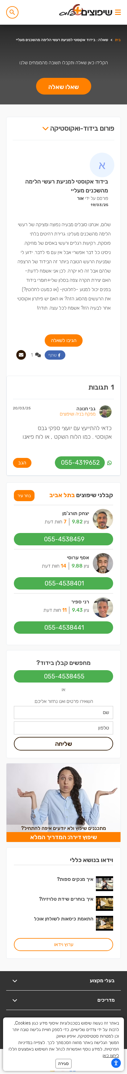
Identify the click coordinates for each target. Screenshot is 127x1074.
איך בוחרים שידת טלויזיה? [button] (66, 899)
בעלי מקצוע (102, 980)
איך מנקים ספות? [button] (75, 879)
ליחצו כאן (111, 1055)
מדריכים (106, 1000)
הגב (22, 463)
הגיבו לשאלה (63, 340)
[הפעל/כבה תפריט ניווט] (118, 12)
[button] (12, 12)
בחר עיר (24, 495)
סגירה (63, 1063)
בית (118, 40)
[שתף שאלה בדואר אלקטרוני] (21, 355)
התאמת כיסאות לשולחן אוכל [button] (63, 919)
